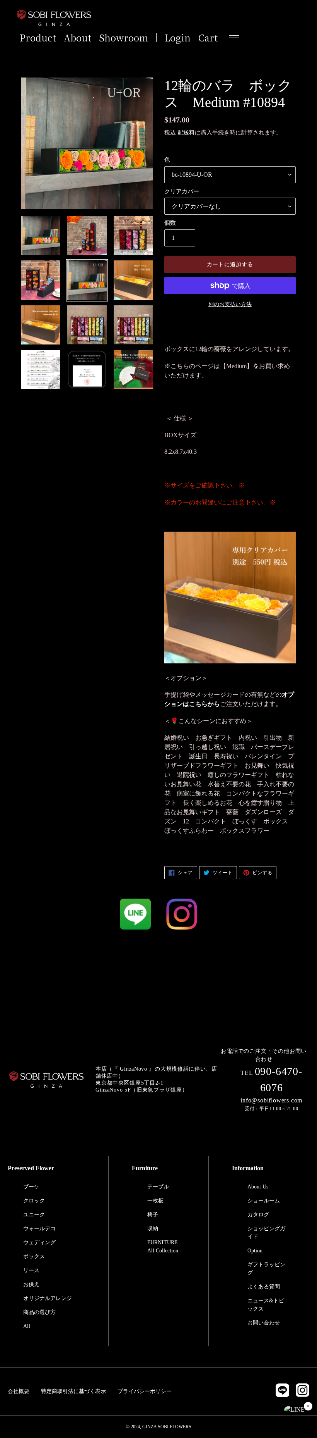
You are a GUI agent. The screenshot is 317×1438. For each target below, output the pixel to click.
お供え (31, 1284)
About (77, 37)
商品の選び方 (39, 1312)
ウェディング (39, 1242)
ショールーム (263, 1201)
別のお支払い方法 (230, 304)
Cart (208, 37)
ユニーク (34, 1215)
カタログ (258, 1215)
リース (31, 1270)
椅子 (152, 1215)
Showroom (123, 37)
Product (37, 37)
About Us (257, 1187)
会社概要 (18, 1391)
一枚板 (155, 1201)
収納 (152, 1228)
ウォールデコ (39, 1228)
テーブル (158, 1187)
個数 (170, 223)
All (26, 1326)
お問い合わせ (263, 1323)
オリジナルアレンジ (47, 1298)
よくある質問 (263, 1287)
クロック (34, 1201)
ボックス (34, 1256)
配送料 (186, 132)
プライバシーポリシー (145, 1391)
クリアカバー (181, 191)
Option (254, 1251)
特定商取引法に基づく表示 (73, 1391)
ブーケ (31, 1187)
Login (177, 37)
